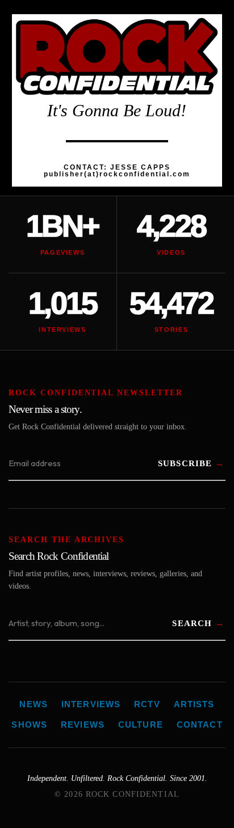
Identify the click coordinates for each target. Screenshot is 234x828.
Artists (194, 704)
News (33, 704)
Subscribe (185, 463)
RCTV (147, 704)
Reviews (83, 724)
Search (192, 623)
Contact (200, 724)
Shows (29, 724)
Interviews (90, 704)
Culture (140, 724)
